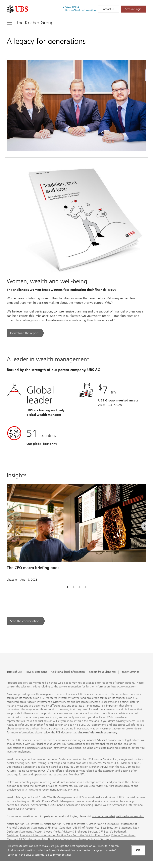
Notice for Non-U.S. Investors (24, 824)
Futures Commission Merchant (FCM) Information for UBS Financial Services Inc (71, 837)
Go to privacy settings (58, 854)
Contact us (107, 9)
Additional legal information (68, 672)
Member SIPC (111, 763)
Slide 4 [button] (85, 587)
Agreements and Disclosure (95, 839)
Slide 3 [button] (79, 587)
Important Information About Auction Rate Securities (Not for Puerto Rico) (65, 835)
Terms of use (14, 672)
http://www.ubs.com (123, 686)
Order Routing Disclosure (104, 824)
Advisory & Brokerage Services (79, 831)
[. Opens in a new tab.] (17, 9)
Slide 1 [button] (68, 587)
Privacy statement (36, 672)
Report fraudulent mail (103, 672)
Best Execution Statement (116, 827)
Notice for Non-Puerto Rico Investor (65, 824)
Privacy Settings (130, 672)
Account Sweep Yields (46, 831)
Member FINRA (130, 763)
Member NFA (76, 774)
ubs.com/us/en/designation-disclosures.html (118, 816)
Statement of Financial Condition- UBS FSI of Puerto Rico (65, 827)
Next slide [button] (141, 527)
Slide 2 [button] (74, 587)
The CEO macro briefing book (33, 567)
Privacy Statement (59, 850)
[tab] (68, 587)
